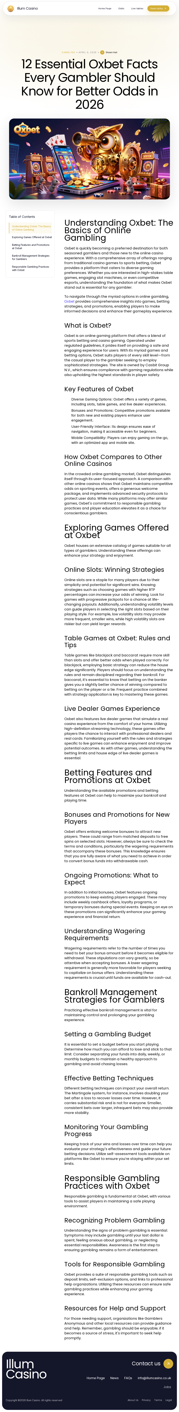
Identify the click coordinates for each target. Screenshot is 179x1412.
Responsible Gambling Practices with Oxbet (30, 268)
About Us (133, 1400)
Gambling (68, 52)
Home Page (96, 1378)
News (114, 1378)
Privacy (146, 1400)
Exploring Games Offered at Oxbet (32, 237)
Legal (169, 1400)
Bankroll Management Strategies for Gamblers (30, 257)
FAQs (128, 1378)
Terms (158, 1400)
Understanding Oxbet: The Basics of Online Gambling (31, 228)
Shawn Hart (111, 52)
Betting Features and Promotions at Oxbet (30, 246)
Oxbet (69, 301)
